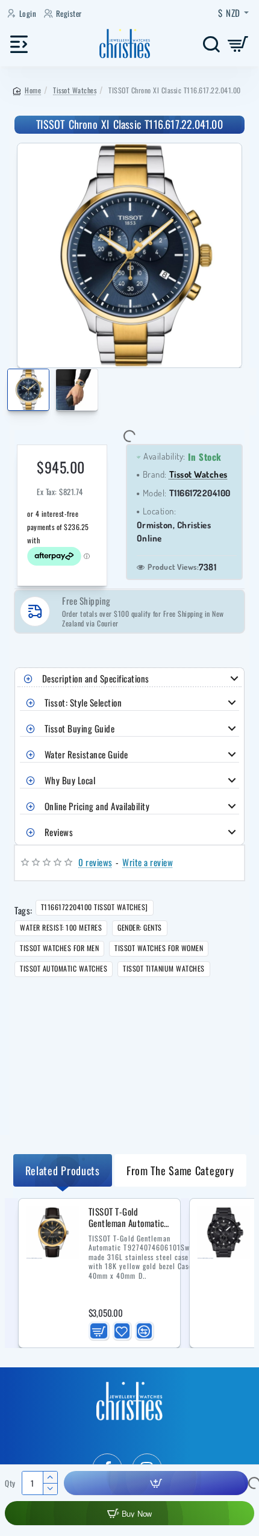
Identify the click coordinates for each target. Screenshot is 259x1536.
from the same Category (180, 1170)
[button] (9, 392)
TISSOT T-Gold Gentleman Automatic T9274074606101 (126, 1217)
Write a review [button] (147, 862)
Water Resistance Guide (86, 754)
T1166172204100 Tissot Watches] (94, 907)
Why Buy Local (70, 780)
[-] (50, 1488)
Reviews (59, 831)
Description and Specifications (95, 678)
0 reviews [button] (95, 862)
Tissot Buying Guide (80, 728)
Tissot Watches (74, 90)
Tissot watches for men (59, 948)
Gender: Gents (139, 927)
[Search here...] (211, 43)
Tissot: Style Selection (83, 702)
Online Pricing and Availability (97, 806)
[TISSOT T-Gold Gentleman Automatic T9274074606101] (52, 1232)
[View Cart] (238, 43)
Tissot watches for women (158, 948)
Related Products (62, 1170)
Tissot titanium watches (164, 968)
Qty (10, 1483)
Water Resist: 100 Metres (61, 927)
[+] (50, 1477)
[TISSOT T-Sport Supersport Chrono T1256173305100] (223, 1232)
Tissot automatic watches (63, 968)
